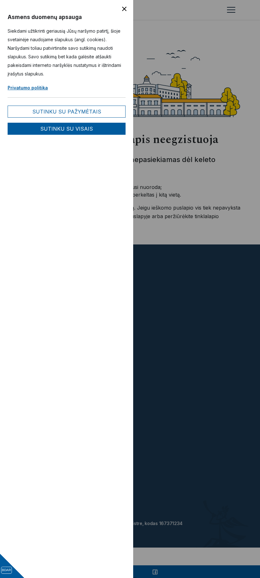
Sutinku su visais (66, 129)
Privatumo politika (28, 87)
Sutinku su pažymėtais (66, 111)
